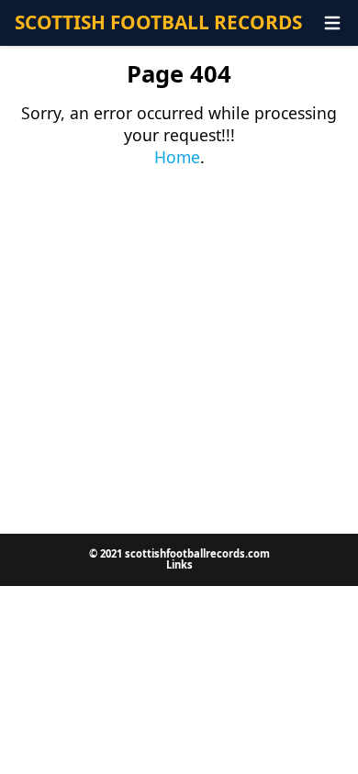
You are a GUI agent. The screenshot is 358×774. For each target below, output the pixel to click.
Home (177, 157)
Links (179, 564)
